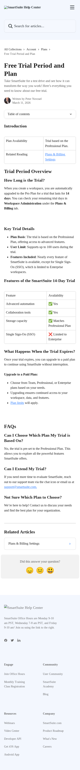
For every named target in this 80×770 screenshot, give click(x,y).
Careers (47, 746)
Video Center (11, 730)
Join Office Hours (14, 674)
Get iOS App (11, 746)
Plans (44, 49)
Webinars (9, 723)
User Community (53, 674)
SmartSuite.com (52, 723)
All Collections (13, 49)
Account (31, 49)
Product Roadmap (53, 730)
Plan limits (17, 403)
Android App (11, 754)
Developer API (12, 738)
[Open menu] (72, 7)
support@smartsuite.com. (20, 487)
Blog (45, 694)
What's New (50, 738)
